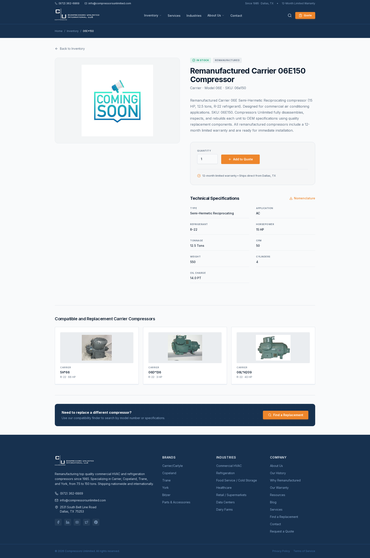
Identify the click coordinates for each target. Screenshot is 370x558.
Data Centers (225, 502)
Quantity (204, 150)
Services (174, 15)
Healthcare (224, 487)
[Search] (290, 15)
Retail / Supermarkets (231, 495)
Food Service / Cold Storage (236, 480)
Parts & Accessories (176, 502)
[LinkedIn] (67, 522)
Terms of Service (304, 551)
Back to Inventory (72, 48)
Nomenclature (304, 198)
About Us (214, 15)
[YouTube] (77, 522)
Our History (278, 473)
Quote (308, 15)
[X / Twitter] (86, 522)
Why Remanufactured (285, 480)
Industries (193, 15)
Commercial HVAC (229, 466)
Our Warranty (279, 487)
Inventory (151, 15)
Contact (236, 15)
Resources (277, 495)
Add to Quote (243, 159)
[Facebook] (58, 522)
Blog (273, 502)
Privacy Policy (281, 551)
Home (59, 31)
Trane (166, 480)
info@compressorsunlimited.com (109, 3)
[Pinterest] (95, 522)
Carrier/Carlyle (172, 466)
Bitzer (166, 495)
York (165, 487)
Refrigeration (225, 473)
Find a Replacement (288, 415)
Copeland (169, 473)
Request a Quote (282, 531)
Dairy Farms (224, 509)
